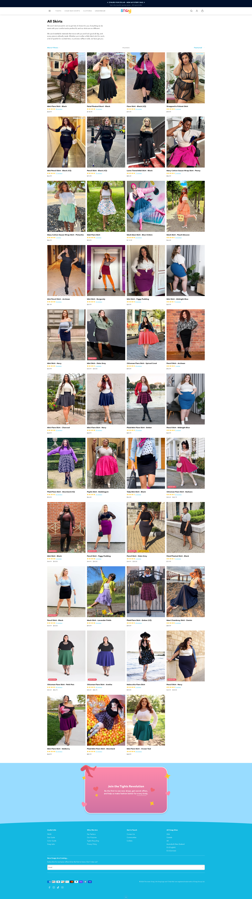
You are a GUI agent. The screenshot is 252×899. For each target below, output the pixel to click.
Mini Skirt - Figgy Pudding (138, 299)
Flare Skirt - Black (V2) (136, 106)
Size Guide (51, 837)
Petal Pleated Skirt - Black (178, 556)
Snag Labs (51, 844)
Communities (131, 837)
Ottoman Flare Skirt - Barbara (179, 492)
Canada (169, 837)
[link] (197, 10)
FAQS (49, 834)
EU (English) (171, 847)
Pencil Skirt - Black (55, 620)
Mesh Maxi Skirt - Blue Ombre (139, 235)
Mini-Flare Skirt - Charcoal (58, 427)
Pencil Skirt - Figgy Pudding (99, 556)
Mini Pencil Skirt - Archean (58, 299)
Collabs (129, 841)
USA (168, 834)
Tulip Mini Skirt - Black (136, 492)
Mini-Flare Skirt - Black (57, 106)
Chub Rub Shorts (72, 11)
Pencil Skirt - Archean (176, 363)
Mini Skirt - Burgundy (96, 299)
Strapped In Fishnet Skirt (177, 106)
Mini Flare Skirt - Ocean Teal (139, 749)
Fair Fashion (91, 834)
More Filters (52, 48)
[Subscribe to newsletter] (203, 867)
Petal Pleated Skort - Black (98, 106)
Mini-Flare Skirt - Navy (96, 427)
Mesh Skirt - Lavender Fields (99, 620)
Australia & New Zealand (175, 844)
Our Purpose (92, 837)
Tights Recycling (93, 841)
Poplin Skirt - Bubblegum (98, 492)
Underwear (100, 11)
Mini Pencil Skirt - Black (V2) (59, 171)
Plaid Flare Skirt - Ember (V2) (139, 620)
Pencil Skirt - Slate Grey (137, 556)
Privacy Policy (92, 844)
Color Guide (51, 841)
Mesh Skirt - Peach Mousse (178, 235)
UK (168, 841)
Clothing (87, 11)
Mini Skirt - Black (54, 556)
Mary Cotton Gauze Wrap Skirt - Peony (183, 171)
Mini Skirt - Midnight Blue (177, 299)
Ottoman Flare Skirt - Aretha (99, 684)
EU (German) (171, 851)
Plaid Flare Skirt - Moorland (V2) (61, 492)
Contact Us (131, 834)
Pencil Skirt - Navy (174, 684)
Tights (58, 11)
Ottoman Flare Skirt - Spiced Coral (142, 363)
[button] (49, 10)
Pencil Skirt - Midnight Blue (178, 427)
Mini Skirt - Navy (54, 363)
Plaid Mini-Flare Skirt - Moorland (101, 749)
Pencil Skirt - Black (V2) (97, 171)
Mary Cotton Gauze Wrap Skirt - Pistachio (65, 235)
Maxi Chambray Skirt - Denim (179, 620)
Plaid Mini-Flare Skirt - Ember (139, 427)
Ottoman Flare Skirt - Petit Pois (60, 684)
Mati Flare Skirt (93, 235)
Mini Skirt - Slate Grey (96, 363)
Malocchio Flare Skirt (136, 684)
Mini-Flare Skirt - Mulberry (58, 749)
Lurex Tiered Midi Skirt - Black (140, 171)
